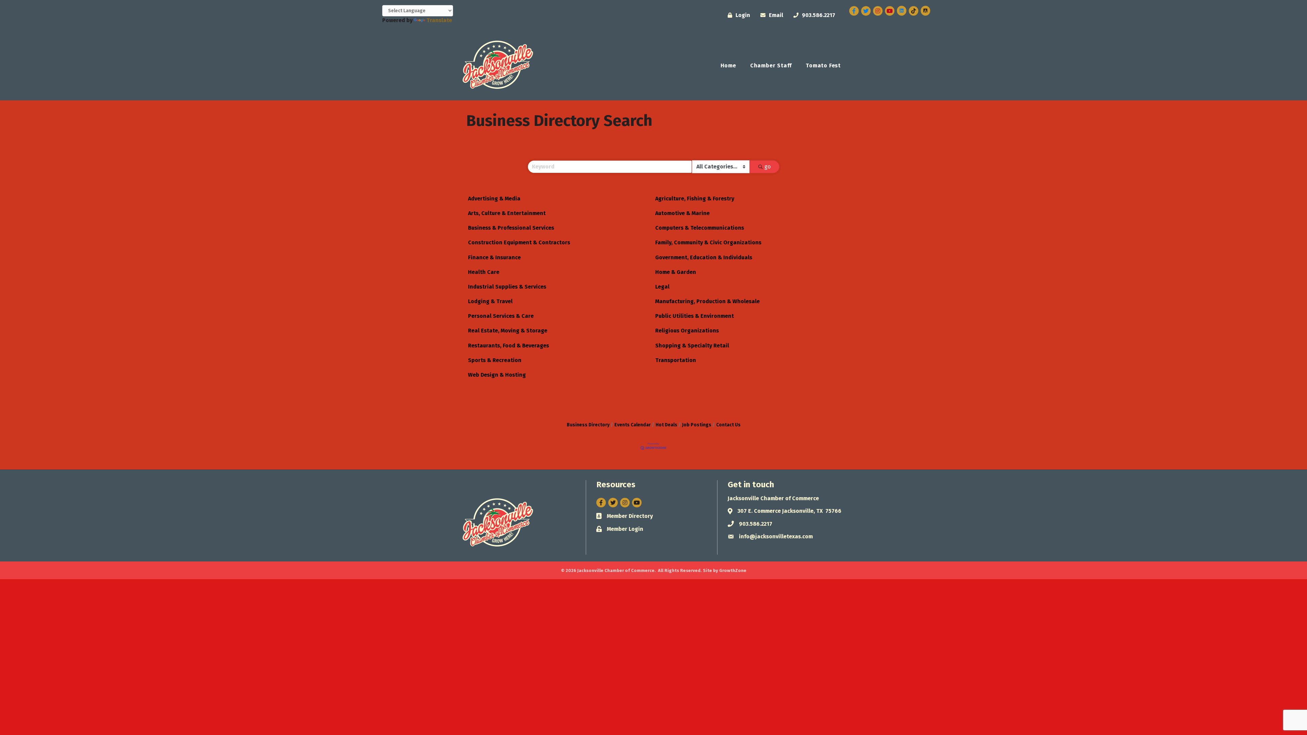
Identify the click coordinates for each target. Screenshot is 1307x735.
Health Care (483, 272)
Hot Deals (666, 425)
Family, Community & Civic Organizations (708, 242)
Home (728, 65)
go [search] (767, 166)
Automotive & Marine (682, 213)
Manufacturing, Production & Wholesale (707, 301)
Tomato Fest (823, 65)
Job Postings (696, 425)
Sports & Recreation (494, 360)
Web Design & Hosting (497, 375)
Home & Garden (675, 272)
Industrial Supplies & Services (507, 286)
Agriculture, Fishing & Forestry (694, 198)
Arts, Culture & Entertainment (507, 213)
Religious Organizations (687, 330)
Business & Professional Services (511, 228)
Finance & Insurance (494, 257)
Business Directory (588, 425)
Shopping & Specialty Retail (692, 345)
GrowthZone (732, 570)
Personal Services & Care (501, 316)
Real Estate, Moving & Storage (507, 330)
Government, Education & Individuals (703, 257)
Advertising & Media (494, 198)
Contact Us (728, 425)
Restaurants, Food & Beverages (508, 345)
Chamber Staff (771, 65)
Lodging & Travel (490, 301)
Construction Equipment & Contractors (519, 242)
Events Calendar (632, 425)
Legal (662, 286)
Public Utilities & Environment (694, 316)
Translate (439, 20)
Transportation (675, 360)
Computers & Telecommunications (699, 228)
